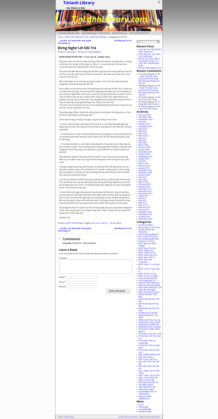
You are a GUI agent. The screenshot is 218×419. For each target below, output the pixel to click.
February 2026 (144, 115)
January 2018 (144, 186)
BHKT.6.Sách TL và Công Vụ (148, 265)
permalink (117, 223)
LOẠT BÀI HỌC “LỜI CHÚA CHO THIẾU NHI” (149, 55)
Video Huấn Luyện (146, 389)
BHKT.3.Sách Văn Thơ (147, 255)
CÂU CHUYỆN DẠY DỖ (139, 33)
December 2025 (145, 117)
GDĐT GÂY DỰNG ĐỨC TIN (76, 37)
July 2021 (142, 138)
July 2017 (142, 198)
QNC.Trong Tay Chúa (147, 359)
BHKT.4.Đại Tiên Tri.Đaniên (145, 260)
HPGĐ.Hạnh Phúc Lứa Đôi (149, 322)
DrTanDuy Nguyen (93, 52)
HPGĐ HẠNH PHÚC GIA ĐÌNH (148, 316)
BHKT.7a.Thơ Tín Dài (147, 273)
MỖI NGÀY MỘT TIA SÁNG (149, 327)
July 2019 (142, 161)
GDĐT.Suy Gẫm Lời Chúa (148, 292)
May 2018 (142, 177)
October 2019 (144, 154)
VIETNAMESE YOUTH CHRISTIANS (147, 392)
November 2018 (145, 172)
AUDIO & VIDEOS (145, 225)
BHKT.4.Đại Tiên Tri (146, 257)
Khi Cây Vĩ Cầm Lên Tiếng (149, 98)
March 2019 (143, 163)
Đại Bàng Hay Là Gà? (124, 40)
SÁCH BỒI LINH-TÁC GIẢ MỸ (148, 362)
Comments (144, 409)
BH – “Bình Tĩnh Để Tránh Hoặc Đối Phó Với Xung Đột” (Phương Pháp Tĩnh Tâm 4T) (149, 79)
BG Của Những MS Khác (148, 239)
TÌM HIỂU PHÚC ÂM (146, 387)
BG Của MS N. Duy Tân (148, 236)
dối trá (105, 223)
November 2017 (145, 191)
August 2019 (143, 159)
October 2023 (144, 124)
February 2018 (144, 184)
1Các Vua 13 (96, 223)
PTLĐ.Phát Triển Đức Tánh (149, 334)
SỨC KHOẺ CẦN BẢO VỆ (148, 382)
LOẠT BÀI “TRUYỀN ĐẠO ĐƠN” (148, 64)
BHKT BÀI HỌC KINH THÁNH (147, 244)
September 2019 (145, 156)
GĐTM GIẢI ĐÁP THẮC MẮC (147, 295)
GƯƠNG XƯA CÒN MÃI (147, 313)
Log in (141, 404)
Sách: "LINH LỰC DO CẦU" (149, 375)
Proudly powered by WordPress (128, 417)
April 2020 (142, 142)
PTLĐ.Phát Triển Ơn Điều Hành (149, 346)
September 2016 (145, 219)
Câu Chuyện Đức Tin (147, 280)
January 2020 (144, 149)
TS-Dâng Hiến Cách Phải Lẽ (149, 103)
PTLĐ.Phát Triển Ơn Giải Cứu (148, 351)
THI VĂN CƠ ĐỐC (145, 384)
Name (62, 277)
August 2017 (143, 196)
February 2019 (144, 165)
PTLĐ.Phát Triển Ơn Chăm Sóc (149, 337)
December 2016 (145, 212)
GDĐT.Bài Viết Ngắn (98, 37)
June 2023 (142, 128)
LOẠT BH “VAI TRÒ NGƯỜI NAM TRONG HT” (149, 50)
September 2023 (145, 126)
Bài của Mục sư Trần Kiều (149, 227)
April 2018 (142, 179)
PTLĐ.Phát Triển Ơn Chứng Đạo (147, 341)
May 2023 (142, 131)
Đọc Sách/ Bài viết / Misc (69, 33)
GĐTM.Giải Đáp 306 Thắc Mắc (149, 300)
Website (62, 286)
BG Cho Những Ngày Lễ (148, 234)
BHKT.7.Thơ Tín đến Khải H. (149, 270)
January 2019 (144, 168)
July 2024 (142, 122)
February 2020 (144, 147)
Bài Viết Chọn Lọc (119, 33)
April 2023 (142, 133)
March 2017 (143, 205)
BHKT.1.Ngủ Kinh (145, 250)
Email (62, 282)
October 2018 (144, 175)
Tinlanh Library (69, 417)
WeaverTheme (155, 417)
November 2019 (145, 152)
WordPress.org (144, 411)
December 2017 (145, 189)
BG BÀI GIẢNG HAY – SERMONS (147, 230)
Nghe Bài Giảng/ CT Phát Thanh (96, 33)
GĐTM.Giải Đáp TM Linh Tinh (148, 309)
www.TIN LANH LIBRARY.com (145, 397)
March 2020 (143, 145)
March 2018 (143, 182)
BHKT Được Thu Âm (147, 248)
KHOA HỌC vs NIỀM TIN (148, 324)
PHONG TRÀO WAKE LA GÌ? (149, 68)
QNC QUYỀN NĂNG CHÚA (149, 354)
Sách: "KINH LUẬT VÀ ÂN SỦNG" (148, 372)
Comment (63, 258)
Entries (143, 407)
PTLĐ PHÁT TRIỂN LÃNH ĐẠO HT (149, 330)
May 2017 (142, 202)
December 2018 (145, 170)
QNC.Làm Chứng (145, 357)
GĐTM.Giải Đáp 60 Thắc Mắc (148, 304)
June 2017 (142, 200)
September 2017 (145, 193)
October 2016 (144, 216)
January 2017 (144, 209)
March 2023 (143, 135)
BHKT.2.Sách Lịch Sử (147, 252)
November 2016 (145, 214)
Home (60, 37)
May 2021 (142, 140)
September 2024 (145, 119)
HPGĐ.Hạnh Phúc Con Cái (149, 320)
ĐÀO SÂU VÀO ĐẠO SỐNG (149, 285)
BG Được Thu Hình (146, 241)
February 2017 (144, 207)
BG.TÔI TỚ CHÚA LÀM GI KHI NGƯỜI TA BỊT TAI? (149, 59)
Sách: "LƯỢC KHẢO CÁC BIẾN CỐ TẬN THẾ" (148, 378)
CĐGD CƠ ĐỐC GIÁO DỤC (149, 283)
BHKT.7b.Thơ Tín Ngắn (148, 276)
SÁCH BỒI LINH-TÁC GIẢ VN (148, 367)
